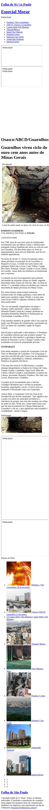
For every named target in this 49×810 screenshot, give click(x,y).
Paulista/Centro (13, 34)
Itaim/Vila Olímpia (14, 32)
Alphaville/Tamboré (15, 39)
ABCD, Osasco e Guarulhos (19, 25)
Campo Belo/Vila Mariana (18, 27)
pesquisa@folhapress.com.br (24, 808)
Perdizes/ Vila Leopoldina (18, 22)
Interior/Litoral (13, 42)
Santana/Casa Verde (15, 37)
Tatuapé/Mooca (13, 29)
